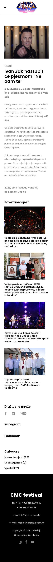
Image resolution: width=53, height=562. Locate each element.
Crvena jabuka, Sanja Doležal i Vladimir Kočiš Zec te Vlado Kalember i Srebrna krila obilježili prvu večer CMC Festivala (26, 337)
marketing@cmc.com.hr (31, 522)
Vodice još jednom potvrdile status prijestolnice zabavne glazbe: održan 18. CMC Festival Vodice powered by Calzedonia (26, 242)
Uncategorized (13, 462)
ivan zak (32, 187)
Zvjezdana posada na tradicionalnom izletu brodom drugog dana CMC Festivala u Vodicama (22, 384)
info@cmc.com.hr (30, 515)
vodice (22, 191)
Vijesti (8, 66)
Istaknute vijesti (13, 457)
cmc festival (19, 187)
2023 (7, 187)
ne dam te (10, 191)
